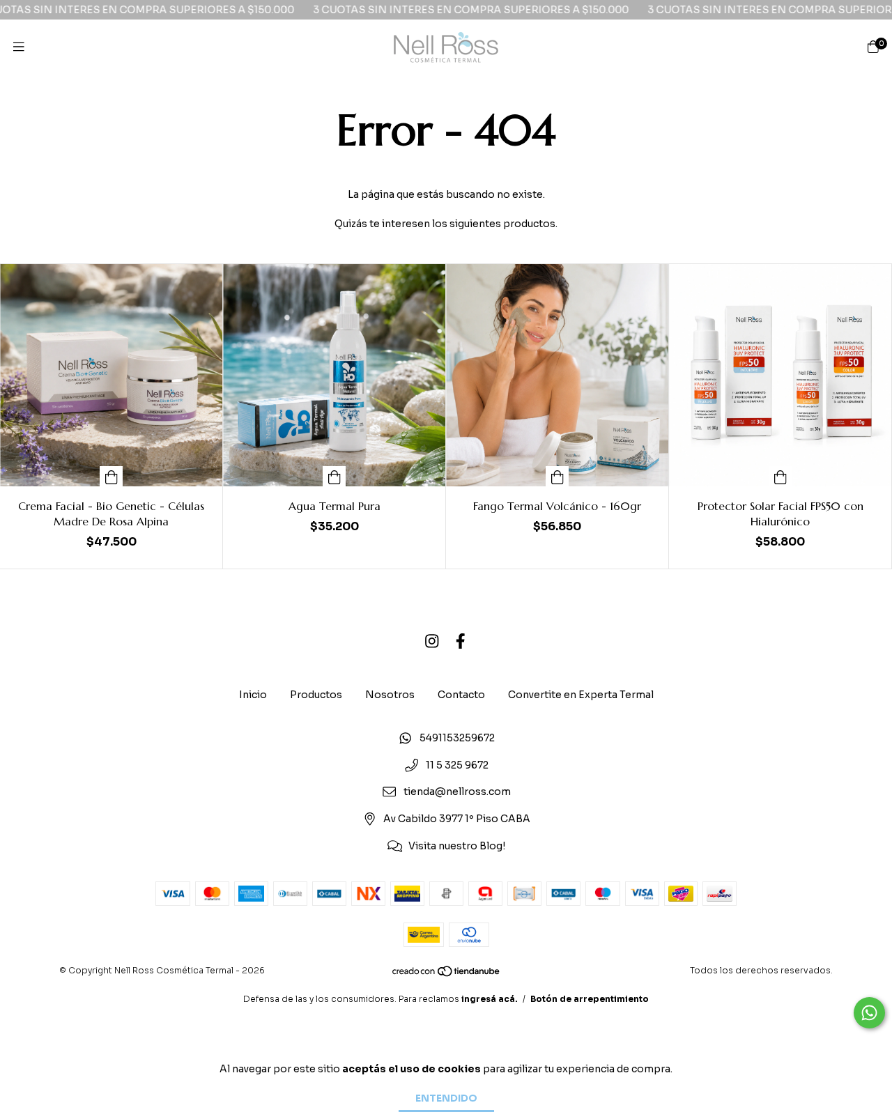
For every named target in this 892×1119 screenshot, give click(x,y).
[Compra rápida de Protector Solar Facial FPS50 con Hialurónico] (780, 476)
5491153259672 (457, 738)
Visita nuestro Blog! (456, 846)
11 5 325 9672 (457, 765)
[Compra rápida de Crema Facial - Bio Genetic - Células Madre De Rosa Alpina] (111, 476)
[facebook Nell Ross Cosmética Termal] (460, 641)
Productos (316, 694)
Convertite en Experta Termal (581, 694)
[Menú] (18, 47)
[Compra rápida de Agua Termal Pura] (334, 476)
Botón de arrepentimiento (589, 999)
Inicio (253, 694)
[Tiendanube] (446, 974)
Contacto (461, 694)
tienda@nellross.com (457, 792)
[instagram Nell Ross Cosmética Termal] (432, 641)
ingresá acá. (489, 999)
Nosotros (390, 694)
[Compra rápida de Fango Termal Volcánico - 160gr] (557, 476)
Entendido (446, 1098)
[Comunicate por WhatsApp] (869, 1012)
